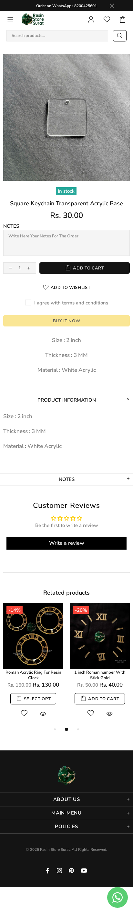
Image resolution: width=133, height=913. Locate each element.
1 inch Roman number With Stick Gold (99, 675)
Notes (11, 226)
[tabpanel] (33, 664)
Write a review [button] (66, 543)
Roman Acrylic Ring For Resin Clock (33, 675)
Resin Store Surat (33, 19)
